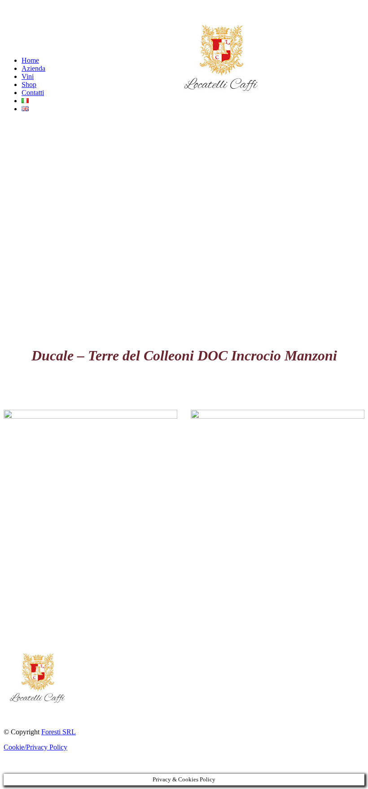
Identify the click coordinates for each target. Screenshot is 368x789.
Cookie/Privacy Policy (35, 747)
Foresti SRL (58, 732)
